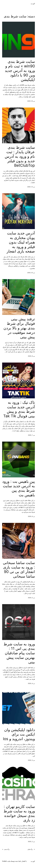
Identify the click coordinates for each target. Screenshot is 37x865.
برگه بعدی (6, 849)
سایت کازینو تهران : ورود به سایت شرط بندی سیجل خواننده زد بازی (19, 813)
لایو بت (33, 3)
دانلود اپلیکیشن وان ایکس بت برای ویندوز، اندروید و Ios (19, 734)
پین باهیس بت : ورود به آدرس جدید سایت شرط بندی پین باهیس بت (18, 488)
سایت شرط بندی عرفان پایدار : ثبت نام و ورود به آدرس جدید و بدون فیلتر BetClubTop (20, 156)
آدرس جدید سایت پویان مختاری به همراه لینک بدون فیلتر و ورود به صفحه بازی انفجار (21, 242)
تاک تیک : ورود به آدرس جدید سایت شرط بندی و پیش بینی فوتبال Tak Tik (19, 409)
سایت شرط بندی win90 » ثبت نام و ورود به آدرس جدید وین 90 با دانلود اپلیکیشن (20, 70)
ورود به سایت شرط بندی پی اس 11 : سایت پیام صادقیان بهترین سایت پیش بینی (19, 653)
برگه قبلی (31, 849)
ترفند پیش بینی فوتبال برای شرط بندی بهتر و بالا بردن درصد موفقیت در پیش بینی (19, 328)
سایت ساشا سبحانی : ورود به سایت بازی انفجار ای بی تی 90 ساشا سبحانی (19, 569)
